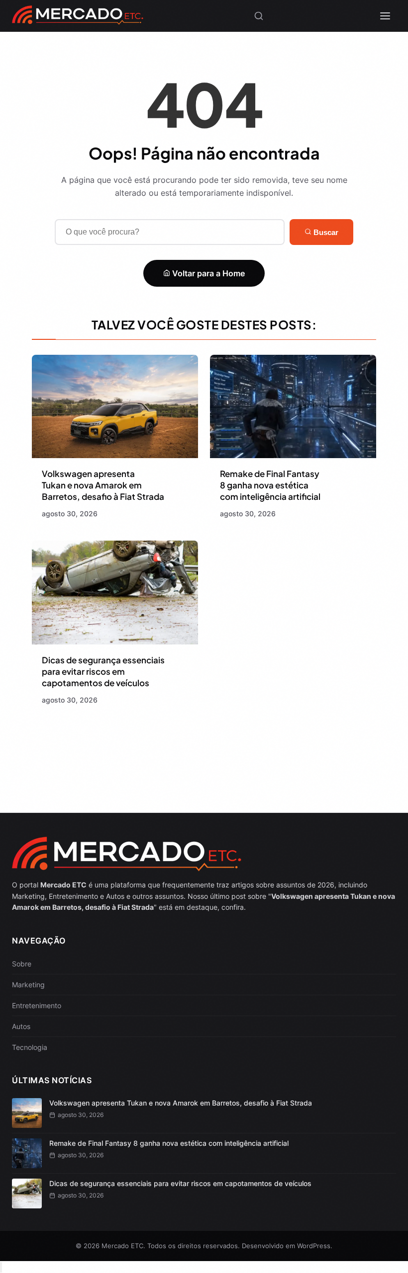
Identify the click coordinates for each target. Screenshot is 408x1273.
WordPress (313, 1246)
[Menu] (385, 16)
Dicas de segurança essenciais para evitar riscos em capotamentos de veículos (103, 671)
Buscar (324, 232)
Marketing (28, 984)
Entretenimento (36, 1005)
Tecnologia (29, 1047)
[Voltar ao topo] (1, 1267)
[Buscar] (259, 16)
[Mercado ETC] (77, 19)
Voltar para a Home (207, 273)
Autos (21, 1026)
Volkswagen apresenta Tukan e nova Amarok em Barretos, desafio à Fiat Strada (103, 485)
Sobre (21, 963)
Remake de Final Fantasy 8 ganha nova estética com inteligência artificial (270, 485)
